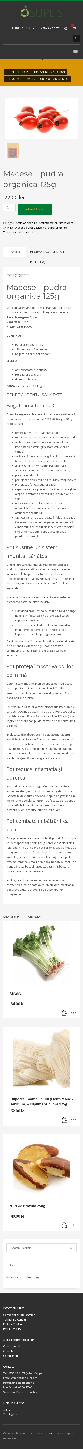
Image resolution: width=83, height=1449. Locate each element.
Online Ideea (45, 1433)
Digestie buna (24, 228)
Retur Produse (12, 1329)
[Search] (71, 1247)
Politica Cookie (12, 1324)
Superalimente (57, 228)
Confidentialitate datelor (19, 1315)
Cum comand (11, 1346)
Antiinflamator (48, 223)
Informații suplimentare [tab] (47, 252)
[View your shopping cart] (74, 28)
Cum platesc (11, 1351)
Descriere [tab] (14, 252)
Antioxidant (66, 223)
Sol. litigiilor (10, 1414)
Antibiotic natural (27, 223)
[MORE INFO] (73, 1013)
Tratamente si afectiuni (18, 232)
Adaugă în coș (34, 209)
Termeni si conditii (14, 1319)
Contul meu (10, 1356)
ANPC (6, 1410)
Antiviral (8, 228)
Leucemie (40, 228)
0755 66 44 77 (50, 28)
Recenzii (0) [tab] (37, 262)
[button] (65, 1013)
